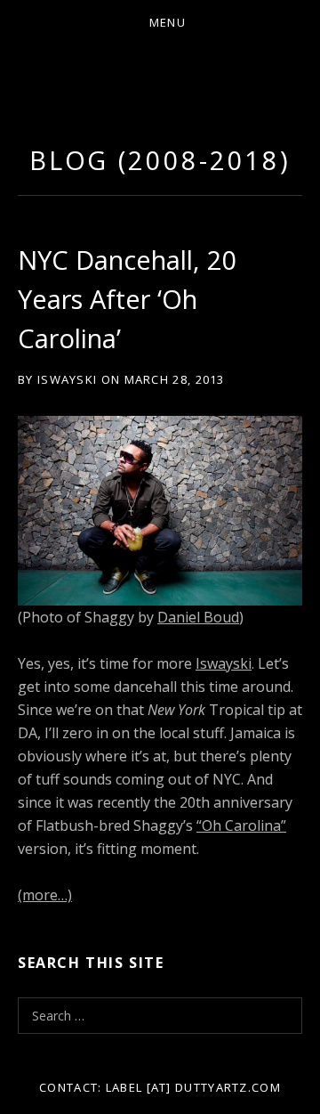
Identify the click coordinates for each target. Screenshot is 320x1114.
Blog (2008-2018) (160, 159)
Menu (167, 22)
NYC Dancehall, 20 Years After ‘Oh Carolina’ (127, 298)
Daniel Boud (198, 617)
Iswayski (224, 663)
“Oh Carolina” (241, 825)
